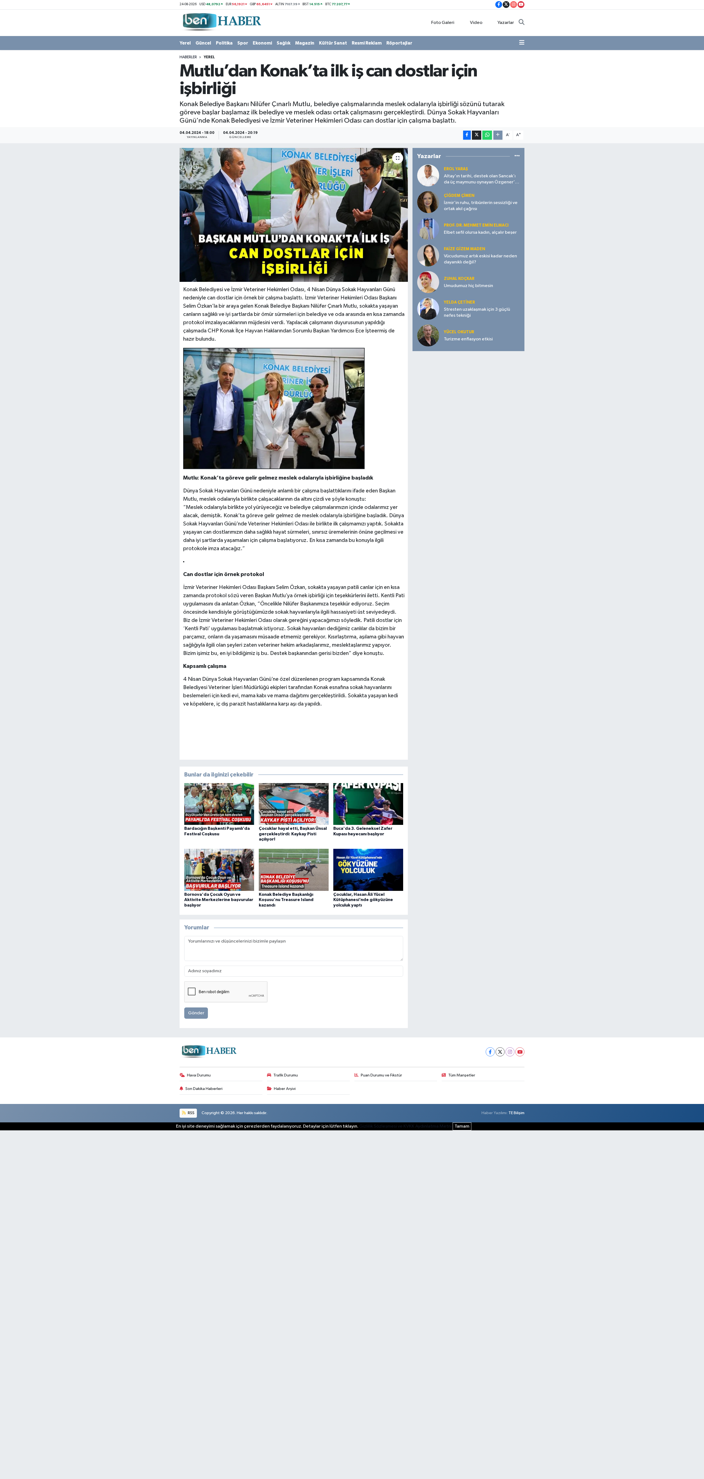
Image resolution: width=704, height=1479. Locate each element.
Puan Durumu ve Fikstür (381, 1075)
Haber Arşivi (285, 1089)
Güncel (203, 43)
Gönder (196, 1013)
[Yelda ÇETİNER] (428, 308)
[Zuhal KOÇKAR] (428, 282)
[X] (500, 1051)
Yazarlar (505, 22)
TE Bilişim (516, 1113)
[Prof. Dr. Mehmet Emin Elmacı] (428, 228)
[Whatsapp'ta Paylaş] (487, 135)
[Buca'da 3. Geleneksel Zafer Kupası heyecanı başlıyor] (368, 804)
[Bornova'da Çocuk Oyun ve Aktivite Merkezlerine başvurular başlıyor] (219, 869)
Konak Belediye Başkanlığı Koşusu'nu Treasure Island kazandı (286, 899)
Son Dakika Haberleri (203, 1089)
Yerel (185, 43)
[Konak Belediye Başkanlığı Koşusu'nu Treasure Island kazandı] (294, 869)
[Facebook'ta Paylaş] (467, 135)
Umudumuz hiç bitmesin (468, 285)
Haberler (188, 57)
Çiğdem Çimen (459, 196)
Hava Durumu (199, 1075)
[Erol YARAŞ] (428, 175)
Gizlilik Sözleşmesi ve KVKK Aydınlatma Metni (405, 1126)
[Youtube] (519, 1051)
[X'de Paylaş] (476, 135)
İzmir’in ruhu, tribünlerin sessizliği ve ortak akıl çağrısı (481, 205)
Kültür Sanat (333, 43)
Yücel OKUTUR (459, 332)
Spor (242, 43)
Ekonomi (262, 43)
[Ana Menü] (521, 43)
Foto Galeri (442, 22)
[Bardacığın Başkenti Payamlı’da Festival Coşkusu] (219, 804)
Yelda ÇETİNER (459, 302)
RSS (190, 1113)
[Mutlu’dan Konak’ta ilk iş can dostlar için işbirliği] (294, 215)
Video (476, 22)
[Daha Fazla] (497, 135)
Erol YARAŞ (456, 169)
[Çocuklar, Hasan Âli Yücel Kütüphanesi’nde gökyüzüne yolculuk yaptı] (368, 869)
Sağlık (283, 43)
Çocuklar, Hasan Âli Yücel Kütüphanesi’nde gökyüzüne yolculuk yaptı (363, 899)
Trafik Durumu (285, 1075)
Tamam (462, 1126)
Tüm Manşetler (461, 1075)
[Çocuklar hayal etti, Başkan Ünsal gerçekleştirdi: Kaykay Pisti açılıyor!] (294, 804)
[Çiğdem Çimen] (428, 202)
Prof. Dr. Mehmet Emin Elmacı (476, 225)
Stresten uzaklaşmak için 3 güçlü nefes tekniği (477, 312)
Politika (224, 43)
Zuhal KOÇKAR (459, 279)
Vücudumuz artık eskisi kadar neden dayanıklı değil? (480, 259)
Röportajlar (399, 43)
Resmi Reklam (367, 43)
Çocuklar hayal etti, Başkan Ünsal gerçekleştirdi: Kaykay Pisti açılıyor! (293, 833)
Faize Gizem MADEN (464, 249)
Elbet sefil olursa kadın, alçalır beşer (480, 232)
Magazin (304, 43)
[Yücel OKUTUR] (428, 335)
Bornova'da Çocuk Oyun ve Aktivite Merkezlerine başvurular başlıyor (218, 899)
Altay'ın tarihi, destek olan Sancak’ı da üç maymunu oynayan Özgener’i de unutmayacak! (480, 179)
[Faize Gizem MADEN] (428, 255)
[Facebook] (490, 1051)
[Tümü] (517, 156)
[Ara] (521, 22)
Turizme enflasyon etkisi (468, 339)
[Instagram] (510, 1051)
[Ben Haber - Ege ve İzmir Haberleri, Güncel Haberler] (221, 22)
